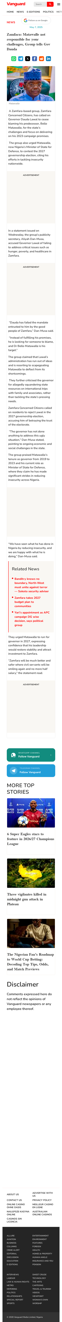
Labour (11, 1278)
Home (10, 11)
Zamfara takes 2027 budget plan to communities (28, 602)
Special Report (15, 1299)
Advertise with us (42, 1194)
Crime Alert (13, 1250)
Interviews (13, 1274)
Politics (48, 11)
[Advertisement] (31, 197)
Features (37, 1243)
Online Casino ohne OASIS (16, 1206)
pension (36, 1264)
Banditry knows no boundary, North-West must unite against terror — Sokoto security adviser (32, 585)
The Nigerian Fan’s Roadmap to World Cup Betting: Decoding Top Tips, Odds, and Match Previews (30, 961)
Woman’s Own (40, 1299)
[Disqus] (31, 1061)
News (20, 11)
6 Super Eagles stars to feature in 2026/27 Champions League (30, 838)
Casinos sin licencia (14, 1220)
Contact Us (14, 1200)
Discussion (13, 1257)
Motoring (12, 1289)
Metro (10, 1285)
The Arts (37, 1281)
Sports (10, 1303)
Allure (11, 1235)
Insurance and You (42, 1261)
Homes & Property (42, 1253)
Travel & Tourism (41, 1289)
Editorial (12, 1253)
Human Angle (39, 1257)
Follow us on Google (37, 20)
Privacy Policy (42, 1200)
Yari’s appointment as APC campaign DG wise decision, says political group (32, 619)
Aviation (11, 1239)
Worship (37, 1303)
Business (11, 1243)
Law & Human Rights (18, 1281)
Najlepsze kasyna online (18, 1213)
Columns (12, 1246)
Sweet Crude (39, 1274)
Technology (39, 1278)
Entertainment (40, 1235)
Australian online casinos (42, 1213)
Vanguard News (16, 4)
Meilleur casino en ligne (42, 1206)
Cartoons (37, 1285)
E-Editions (33, 11)
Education (12, 1261)
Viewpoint (37, 1296)
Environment (39, 1239)
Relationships (14, 1296)
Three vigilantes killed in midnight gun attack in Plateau (26, 898)
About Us (13, 1194)
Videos (36, 1292)
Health (36, 1250)
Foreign (36, 1246)
